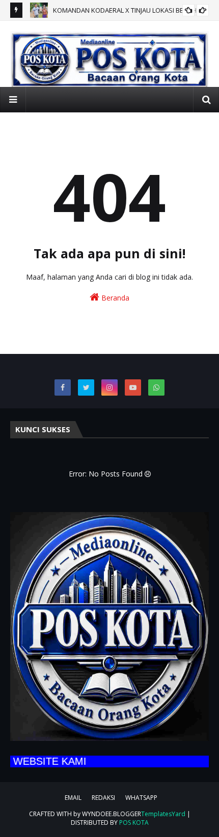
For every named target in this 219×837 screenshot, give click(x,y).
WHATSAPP (141, 797)
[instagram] (109, 387)
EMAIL (73, 797)
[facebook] (62, 387)
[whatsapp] (156, 387)
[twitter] (86, 387)
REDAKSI (103, 797)
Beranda (114, 298)
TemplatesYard (163, 814)
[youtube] (133, 387)
